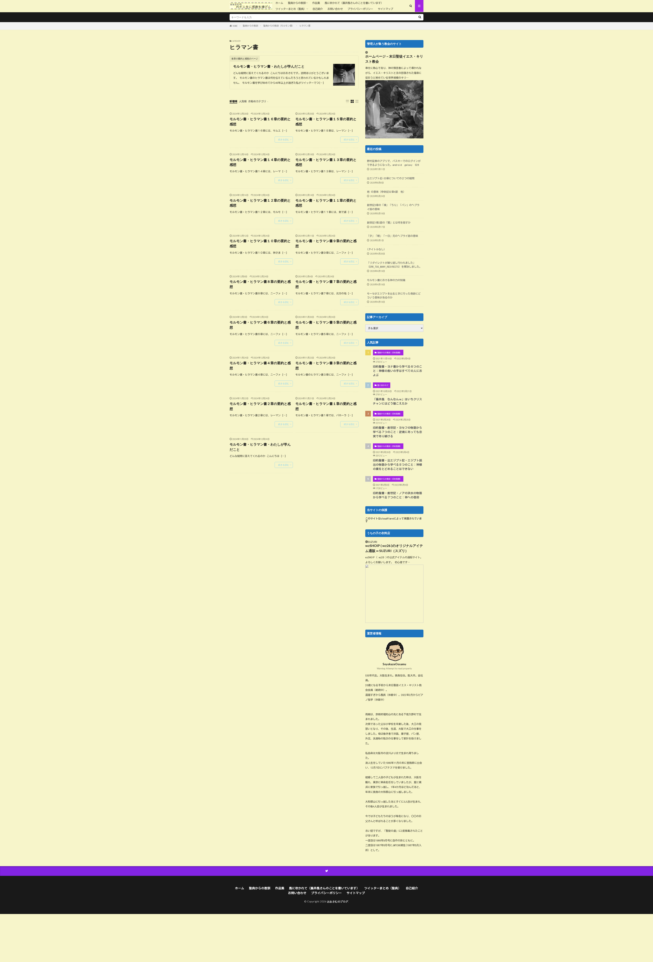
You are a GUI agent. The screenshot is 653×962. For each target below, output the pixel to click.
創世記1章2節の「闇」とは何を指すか (389, 222)
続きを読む (283, 139)
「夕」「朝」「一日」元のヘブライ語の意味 (392, 235)
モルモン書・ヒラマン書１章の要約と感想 (326, 406)
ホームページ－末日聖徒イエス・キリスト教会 (394, 58)
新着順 (233, 101)
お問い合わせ (335, 8)
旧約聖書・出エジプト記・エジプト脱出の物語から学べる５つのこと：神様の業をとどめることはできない (397, 464)
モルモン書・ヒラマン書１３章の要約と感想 (326, 162)
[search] (419, 17)
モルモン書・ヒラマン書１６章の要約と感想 (260, 121)
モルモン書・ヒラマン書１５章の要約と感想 (326, 121)
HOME (235, 26)
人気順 (243, 101)
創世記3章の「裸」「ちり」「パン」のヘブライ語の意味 (393, 207)
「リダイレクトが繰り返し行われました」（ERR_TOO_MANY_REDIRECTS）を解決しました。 (394, 264)
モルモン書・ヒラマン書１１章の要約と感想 (326, 202)
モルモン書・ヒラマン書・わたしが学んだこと (269, 66)
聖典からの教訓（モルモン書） (278, 26)
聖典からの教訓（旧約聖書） (389, 352)
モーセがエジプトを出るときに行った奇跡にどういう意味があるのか (394, 295)
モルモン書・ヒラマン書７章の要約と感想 (326, 284)
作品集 (316, 3)
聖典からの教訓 (297, 3)
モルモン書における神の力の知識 (386, 280)
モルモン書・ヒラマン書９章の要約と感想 (326, 243)
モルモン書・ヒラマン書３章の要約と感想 (326, 365)
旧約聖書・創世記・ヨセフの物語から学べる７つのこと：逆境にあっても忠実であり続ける (397, 432)
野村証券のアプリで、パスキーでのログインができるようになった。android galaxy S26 (394, 163)
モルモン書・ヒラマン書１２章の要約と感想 (260, 202)
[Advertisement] (102, 938)
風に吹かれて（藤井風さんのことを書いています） (354, 3)
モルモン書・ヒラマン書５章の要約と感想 (326, 324)
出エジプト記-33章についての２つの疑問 (390, 178)
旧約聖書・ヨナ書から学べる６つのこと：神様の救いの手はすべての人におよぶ (397, 370)
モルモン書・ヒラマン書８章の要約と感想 (260, 284)
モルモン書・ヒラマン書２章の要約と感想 (260, 406)
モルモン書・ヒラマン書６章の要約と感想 (260, 324)
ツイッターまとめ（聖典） (290, 8)
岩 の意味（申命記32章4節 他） (386, 191)
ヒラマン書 (304, 26)
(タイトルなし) (376, 249)
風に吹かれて (383, 385)
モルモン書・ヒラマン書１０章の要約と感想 (260, 243)
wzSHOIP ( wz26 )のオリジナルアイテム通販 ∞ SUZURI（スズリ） (394, 548)
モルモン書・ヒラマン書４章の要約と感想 (260, 365)
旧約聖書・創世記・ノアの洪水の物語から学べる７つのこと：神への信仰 (397, 495)
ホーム (279, 3)
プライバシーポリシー (360, 8)
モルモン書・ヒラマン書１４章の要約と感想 (260, 162)
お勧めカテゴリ (257, 101)
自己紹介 (318, 8)
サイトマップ (385, 8)
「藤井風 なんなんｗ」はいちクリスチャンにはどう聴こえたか (397, 401)
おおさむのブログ (337, 901)
